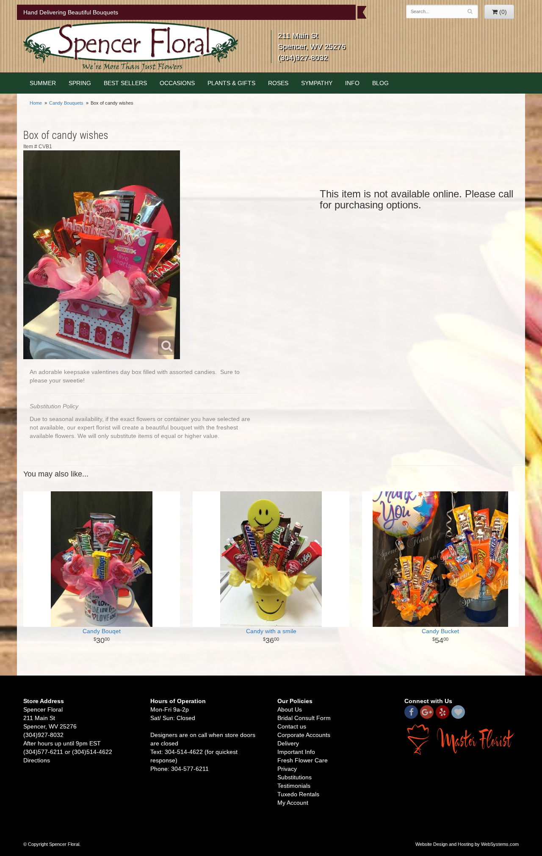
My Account (292, 802)
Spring (80, 83)
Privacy (287, 768)
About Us (289, 709)
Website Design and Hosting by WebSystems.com (467, 844)
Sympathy (316, 83)
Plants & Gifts (231, 83)
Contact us (291, 726)
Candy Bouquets (66, 102)
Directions (36, 760)
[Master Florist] (461, 739)
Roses (278, 83)
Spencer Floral (130, 47)
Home (36, 102)
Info (352, 83)
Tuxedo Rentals (298, 794)
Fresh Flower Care (302, 760)
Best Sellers (125, 83)
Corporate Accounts (303, 734)
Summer (43, 83)
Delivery (288, 743)
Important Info (296, 751)
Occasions (177, 83)
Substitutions (294, 777)
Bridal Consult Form (304, 718)
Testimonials (293, 785)
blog (380, 83)
